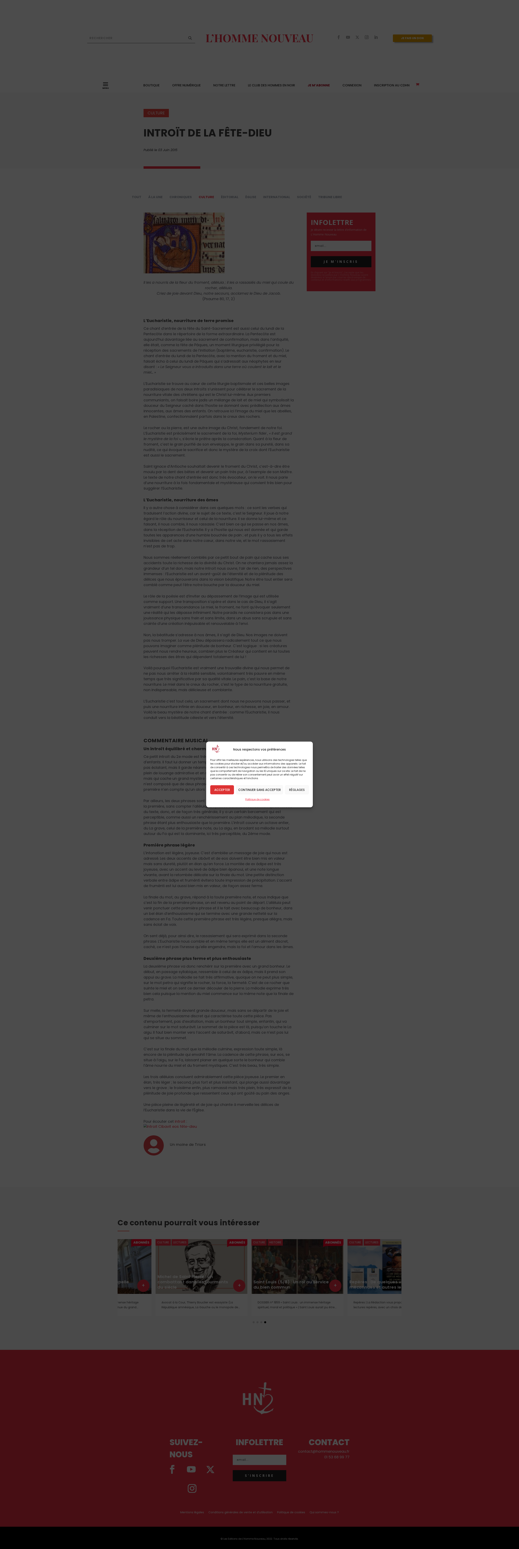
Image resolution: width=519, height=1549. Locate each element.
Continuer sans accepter (259, 789)
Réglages (297, 789)
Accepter (222, 789)
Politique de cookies (257, 799)
